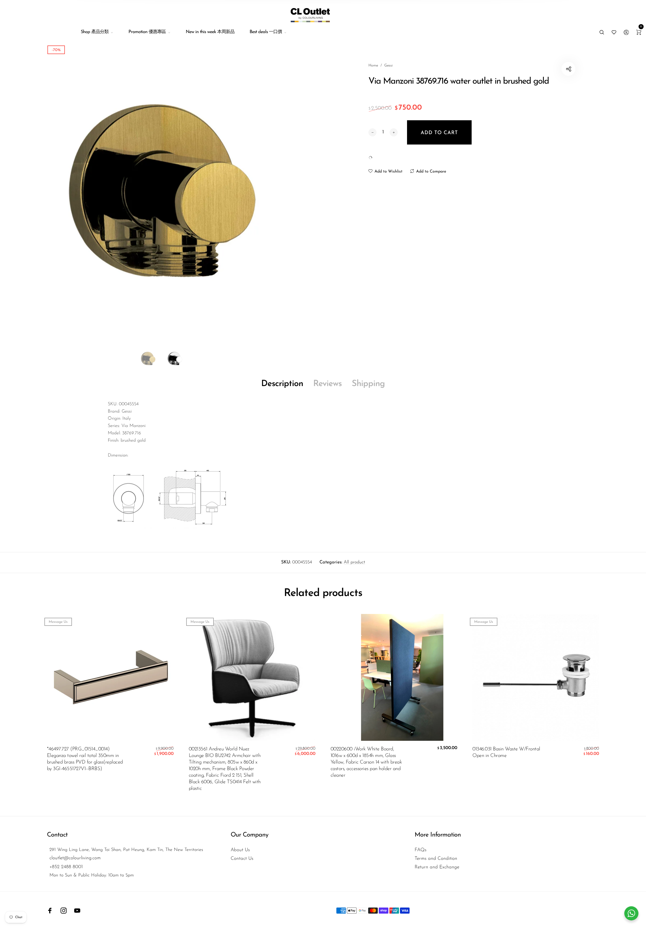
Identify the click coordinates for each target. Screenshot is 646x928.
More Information (438, 835)
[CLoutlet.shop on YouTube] (77, 911)
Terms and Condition (436, 858)
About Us (240, 850)
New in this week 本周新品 (210, 32)
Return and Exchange (437, 867)
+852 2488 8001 (66, 867)
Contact (57, 835)
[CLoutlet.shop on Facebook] (50, 911)
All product (354, 562)
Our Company (249, 835)
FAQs (420, 850)
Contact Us (242, 858)
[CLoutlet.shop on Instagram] (64, 911)
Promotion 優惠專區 (147, 32)
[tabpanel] (161, 201)
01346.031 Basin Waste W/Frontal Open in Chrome (506, 752)
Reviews (327, 383)
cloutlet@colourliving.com (75, 858)
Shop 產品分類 (95, 32)
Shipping (368, 383)
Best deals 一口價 (266, 32)
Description (282, 383)
